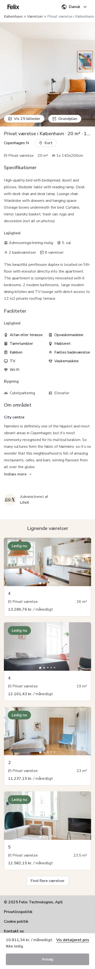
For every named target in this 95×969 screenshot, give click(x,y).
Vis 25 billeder (27, 118)
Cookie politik (16, 921)
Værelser (35, 16)
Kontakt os (14, 931)
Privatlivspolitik (18, 911)
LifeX (24, 502)
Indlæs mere (15, 474)
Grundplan (67, 118)
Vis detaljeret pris (72, 940)
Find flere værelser (48, 880)
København (13, 16)
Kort (49, 143)
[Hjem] (13, 7)
